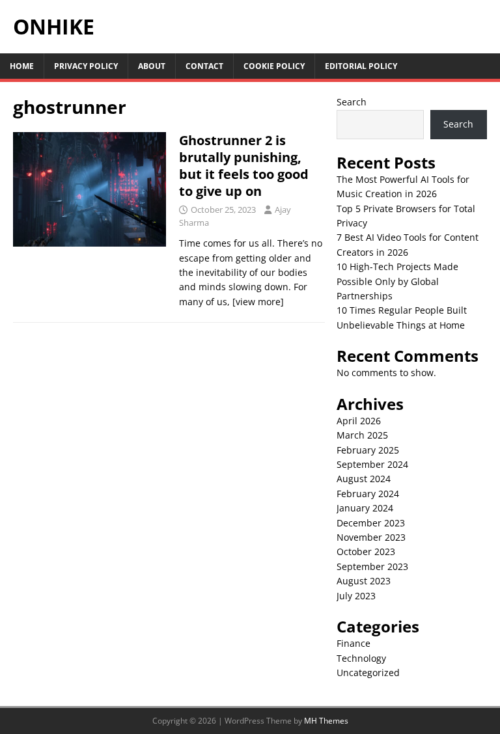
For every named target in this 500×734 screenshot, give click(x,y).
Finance (353, 643)
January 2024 (365, 508)
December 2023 (371, 523)
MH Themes (326, 720)
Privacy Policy (86, 66)
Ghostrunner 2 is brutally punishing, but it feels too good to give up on (244, 165)
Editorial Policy (361, 66)
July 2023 (356, 596)
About (151, 66)
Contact (204, 66)
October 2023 (366, 551)
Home (22, 66)
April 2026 (359, 421)
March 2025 (362, 435)
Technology (361, 658)
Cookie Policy (274, 66)
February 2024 (368, 493)
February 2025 (368, 450)
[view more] (258, 301)
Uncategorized (368, 672)
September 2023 (372, 566)
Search (352, 102)
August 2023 (364, 581)
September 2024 (372, 464)
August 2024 (364, 478)
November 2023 (371, 537)
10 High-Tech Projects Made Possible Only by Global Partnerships (397, 281)
